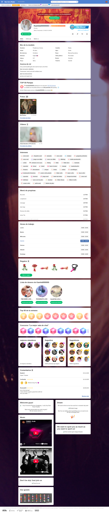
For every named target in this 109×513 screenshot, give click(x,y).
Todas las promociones (34, 5)
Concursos (45, 5)
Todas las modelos (6, 5)
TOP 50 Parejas (51, 85)
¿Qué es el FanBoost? (83, 30)
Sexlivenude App (55, 5)
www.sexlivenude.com (23, 507)
